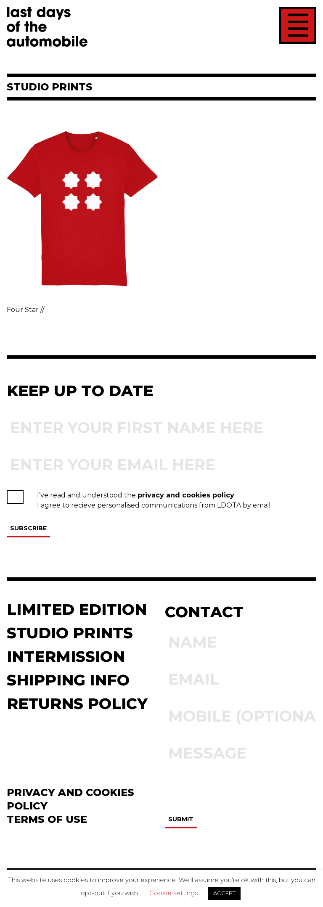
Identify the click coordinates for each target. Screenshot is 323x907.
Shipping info (68, 680)
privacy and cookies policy (186, 495)
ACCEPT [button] (224, 893)
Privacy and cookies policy (70, 799)
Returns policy (77, 703)
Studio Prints (70, 633)
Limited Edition (77, 609)
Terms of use (47, 819)
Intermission (66, 656)
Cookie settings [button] (173, 893)
